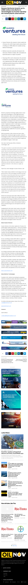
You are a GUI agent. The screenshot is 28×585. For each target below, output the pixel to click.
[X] (9, 19)
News (2, 450)
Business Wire (3, 6)
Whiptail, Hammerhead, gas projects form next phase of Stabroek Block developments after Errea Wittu (15, 484)
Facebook (7, 582)
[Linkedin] (18, 19)
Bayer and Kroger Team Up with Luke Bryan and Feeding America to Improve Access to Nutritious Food (21, 536)
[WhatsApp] (15, 19)
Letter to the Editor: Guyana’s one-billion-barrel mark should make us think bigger (15, 494)
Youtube (24, 582)
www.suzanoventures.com (6, 270)
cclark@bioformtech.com (6, 302)
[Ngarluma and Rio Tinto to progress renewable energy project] (7, 529)
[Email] (21, 19)
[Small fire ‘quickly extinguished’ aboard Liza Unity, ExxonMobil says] (12, 441)
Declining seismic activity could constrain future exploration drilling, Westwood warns (14, 474)
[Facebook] (6, 19)
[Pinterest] (12, 19)
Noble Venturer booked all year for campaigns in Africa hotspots (21, 360)
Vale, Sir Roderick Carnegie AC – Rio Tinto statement (20, 515)
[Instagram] (11, 582)
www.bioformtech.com (6, 306)
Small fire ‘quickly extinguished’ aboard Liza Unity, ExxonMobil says (12, 452)
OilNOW (5, 450)
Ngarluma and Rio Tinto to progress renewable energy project (7, 535)
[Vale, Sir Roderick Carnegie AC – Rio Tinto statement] (21, 509)
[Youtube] (22, 582)
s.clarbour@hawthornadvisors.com (8, 315)
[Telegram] (24, 19)
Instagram (14, 582)
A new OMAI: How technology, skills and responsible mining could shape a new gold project (15, 465)
